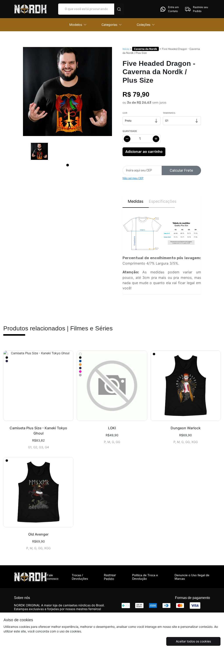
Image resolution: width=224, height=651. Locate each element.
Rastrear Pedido (110, 577)
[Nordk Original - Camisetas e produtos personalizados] (30, 9)
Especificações (162, 201)
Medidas (135, 201)
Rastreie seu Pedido (200, 9)
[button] (78, 24)
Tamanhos (169, 113)
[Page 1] (67, 165)
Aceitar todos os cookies (193, 641)
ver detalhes (38, 386)
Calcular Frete (181, 170)
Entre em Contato (173, 9)
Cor (124, 113)
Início (125, 49)
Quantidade (129, 131)
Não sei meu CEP (133, 178)
